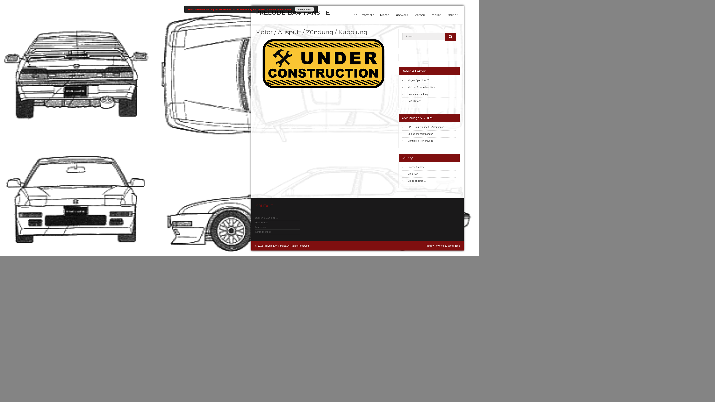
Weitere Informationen (280, 9)
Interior (435, 15)
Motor (384, 15)
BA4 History (414, 101)
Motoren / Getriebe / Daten (422, 87)
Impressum (260, 227)
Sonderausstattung (418, 94)
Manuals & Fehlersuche (420, 140)
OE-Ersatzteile (364, 15)
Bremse (419, 15)
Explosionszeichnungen (420, 134)
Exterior (452, 15)
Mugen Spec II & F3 (418, 80)
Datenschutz (261, 222)
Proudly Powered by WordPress (443, 245)
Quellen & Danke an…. (266, 218)
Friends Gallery (416, 167)
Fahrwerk (401, 15)
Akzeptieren (304, 9)
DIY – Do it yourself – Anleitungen (426, 127)
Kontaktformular (263, 232)
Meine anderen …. (417, 180)
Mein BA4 (413, 174)
